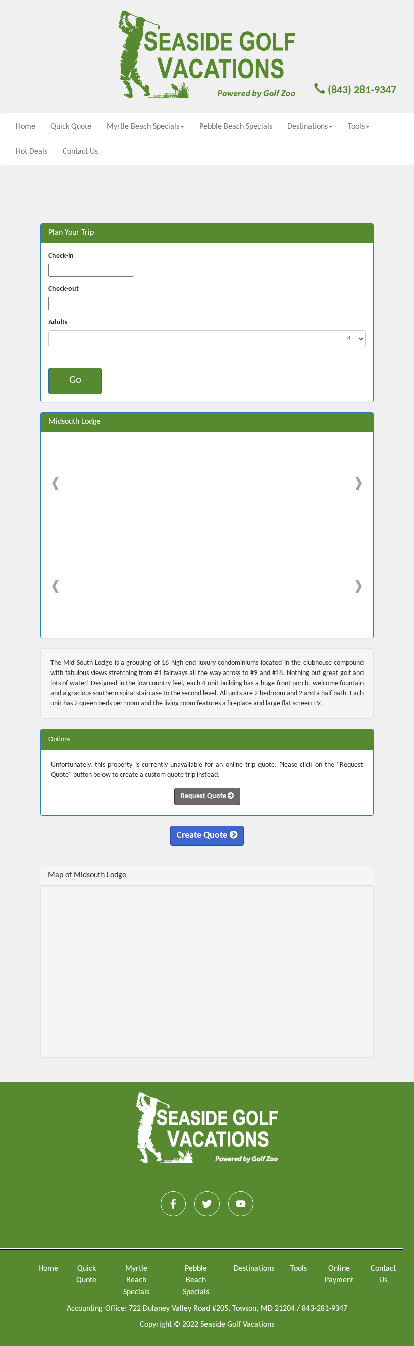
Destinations (254, 1269)
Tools (298, 1269)
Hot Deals (31, 152)
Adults (58, 322)
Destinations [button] (307, 127)
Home (25, 127)
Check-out (63, 289)
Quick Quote (70, 127)
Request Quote (204, 796)
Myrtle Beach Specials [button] (143, 127)
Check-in (61, 256)
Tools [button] (356, 127)
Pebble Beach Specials (235, 127)
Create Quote (202, 835)
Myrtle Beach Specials (136, 1280)
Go (75, 380)
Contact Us (80, 152)
